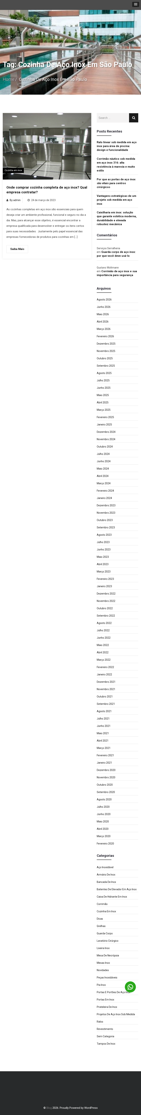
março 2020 (104, 836)
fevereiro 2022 (105, 667)
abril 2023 (103, 564)
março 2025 (104, 409)
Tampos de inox (106, 1043)
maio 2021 (103, 733)
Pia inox (101, 984)
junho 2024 (104, 461)
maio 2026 (103, 314)
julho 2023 (103, 542)
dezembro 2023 (106, 505)
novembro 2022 (106, 600)
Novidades (103, 970)
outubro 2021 (105, 696)
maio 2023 (103, 556)
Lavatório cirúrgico (107, 940)
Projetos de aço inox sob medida (116, 1014)
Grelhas (101, 926)
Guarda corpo (105, 933)
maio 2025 (103, 395)
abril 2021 (103, 740)
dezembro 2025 (106, 343)
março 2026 (104, 328)
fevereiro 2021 (105, 755)
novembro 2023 (106, 512)
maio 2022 (103, 645)
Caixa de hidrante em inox (112, 896)
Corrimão (102, 904)
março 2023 (104, 571)
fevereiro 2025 (105, 417)
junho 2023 (104, 549)
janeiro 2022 (104, 674)
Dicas (100, 918)
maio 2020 (103, 821)
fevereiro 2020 (105, 843)
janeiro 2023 (104, 586)
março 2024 (104, 483)
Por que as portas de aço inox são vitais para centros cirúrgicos (116, 183)
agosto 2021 (104, 711)
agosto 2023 (104, 534)
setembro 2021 (106, 703)
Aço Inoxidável (105, 867)
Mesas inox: (103, 962)
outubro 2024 (105, 446)
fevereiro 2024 (105, 490)
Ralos (100, 1021)
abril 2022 (103, 652)
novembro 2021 (106, 689)
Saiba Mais (17, 249)
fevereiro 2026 (105, 336)
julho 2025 (103, 380)
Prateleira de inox (107, 1006)
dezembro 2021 (106, 681)
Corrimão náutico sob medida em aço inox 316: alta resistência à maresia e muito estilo (116, 164)
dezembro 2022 (106, 593)
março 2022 (104, 659)
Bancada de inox (106, 881)
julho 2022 (103, 630)
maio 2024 (103, 468)
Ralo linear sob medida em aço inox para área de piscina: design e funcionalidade (117, 146)
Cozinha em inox (13, 170)
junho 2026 (104, 306)
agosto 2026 (104, 299)
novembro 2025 (106, 351)
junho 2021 (104, 725)
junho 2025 (104, 387)
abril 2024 (103, 476)
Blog (49, 1107)
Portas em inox (105, 999)
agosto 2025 (104, 373)
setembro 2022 (106, 615)
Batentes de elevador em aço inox (117, 889)
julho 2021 (103, 718)
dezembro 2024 (106, 431)
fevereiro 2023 (105, 578)
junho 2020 (104, 814)
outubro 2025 (105, 358)
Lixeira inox (103, 948)
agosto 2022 (104, 623)
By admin (15, 200)
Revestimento (105, 1029)
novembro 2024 (106, 439)
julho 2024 (103, 453)
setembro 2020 (106, 792)
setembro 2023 (106, 527)
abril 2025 (103, 402)
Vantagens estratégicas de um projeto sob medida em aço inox (116, 199)
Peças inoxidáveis (107, 977)
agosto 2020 (104, 799)
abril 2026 (103, 321)
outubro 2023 (105, 520)
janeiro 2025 (104, 424)
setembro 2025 (106, 365)
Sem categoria (105, 1036)
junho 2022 (104, 637)
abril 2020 (103, 828)
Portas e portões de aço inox (113, 992)
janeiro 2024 (104, 498)
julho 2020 (103, 806)
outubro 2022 (105, 608)
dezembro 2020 (106, 770)
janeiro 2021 (104, 762)
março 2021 (104, 748)
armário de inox (106, 874)
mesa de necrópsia (108, 955)
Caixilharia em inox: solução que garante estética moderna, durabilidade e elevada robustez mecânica (117, 218)
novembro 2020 (106, 777)
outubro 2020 (105, 784)
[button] (135, 4)
